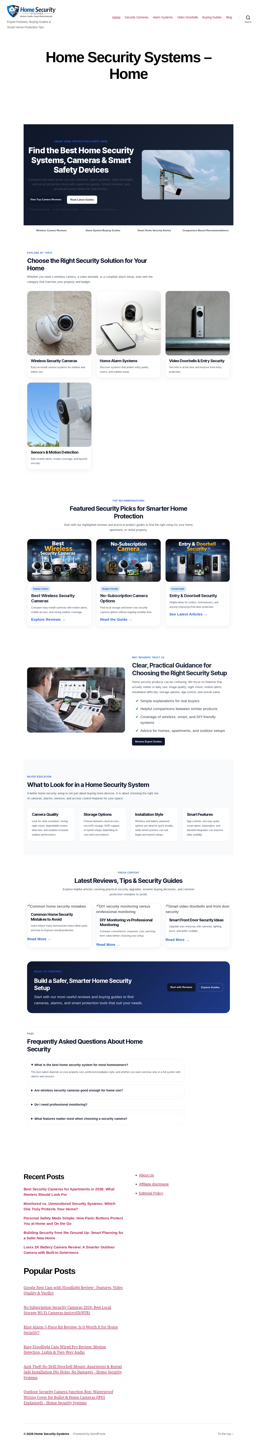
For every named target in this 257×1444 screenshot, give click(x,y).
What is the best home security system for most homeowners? (81, 1065)
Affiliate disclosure (154, 1184)
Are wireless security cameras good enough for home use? (78, 1090)
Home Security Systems (51, 1434)
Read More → (39, 939)
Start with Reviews (181, 987)
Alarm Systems (163, 17)
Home (116, 17)
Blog (229, 17)
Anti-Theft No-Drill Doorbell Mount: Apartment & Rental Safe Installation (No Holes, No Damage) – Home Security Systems (73, 1372)
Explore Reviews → (48, 619)
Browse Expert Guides (148, 741)
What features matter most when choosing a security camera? (80, 1118)
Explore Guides (210, 987)
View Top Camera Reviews (45, 199)
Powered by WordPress (89, 1434)
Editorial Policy (151, 1193)
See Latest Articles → (188, 614)
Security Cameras (136, 17)
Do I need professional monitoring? (60, 1104)
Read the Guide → (116, 619)
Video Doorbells (187, 17)
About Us (146, 1175)
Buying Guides (212, 17)
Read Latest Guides (82, 199)
